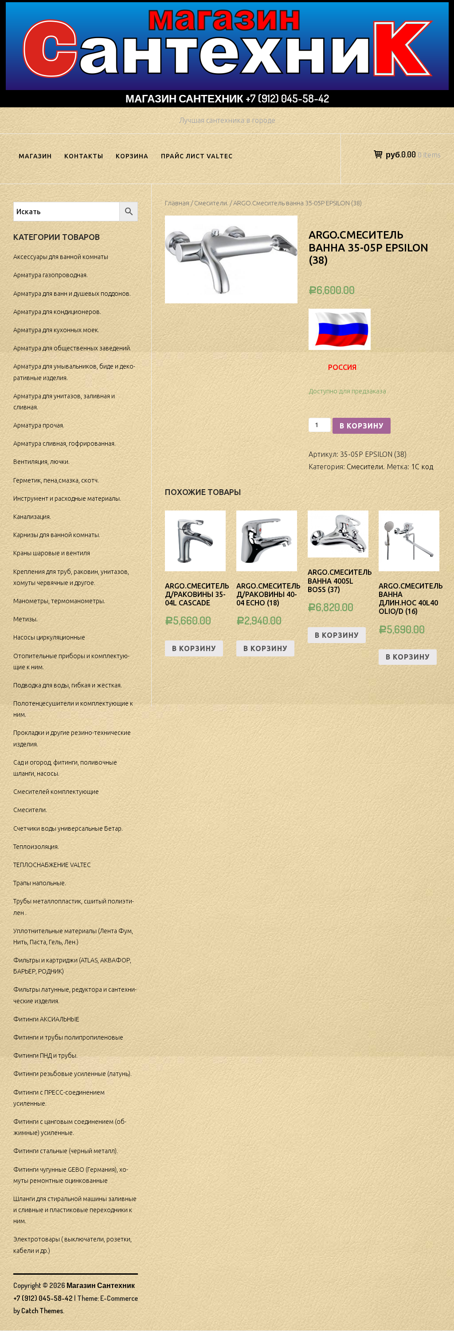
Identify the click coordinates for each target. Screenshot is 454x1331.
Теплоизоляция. (36, 846)
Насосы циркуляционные (49, 637)
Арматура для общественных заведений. (72, 348)
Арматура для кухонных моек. (56, 330)
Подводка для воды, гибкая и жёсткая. (67, 685)
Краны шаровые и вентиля (51, 553)
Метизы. (25, 619)
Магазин (35, 156)
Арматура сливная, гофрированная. (64, 443)
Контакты (83, 156)
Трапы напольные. (39, 883)
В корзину (362, 426)
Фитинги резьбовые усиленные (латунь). (72, 1073)
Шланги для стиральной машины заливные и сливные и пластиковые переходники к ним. (75, 1210)
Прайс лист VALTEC (197, 156)
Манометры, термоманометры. (59, 601)
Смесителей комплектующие (56, 791)
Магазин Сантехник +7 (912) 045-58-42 (227, 98)
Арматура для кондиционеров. (57, 311)
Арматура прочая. (38, 425)
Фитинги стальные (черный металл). (65, 1150)
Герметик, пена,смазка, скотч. (56, 480)
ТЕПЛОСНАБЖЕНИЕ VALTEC (52, 864)
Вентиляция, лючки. (41, 461)
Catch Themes (42, 1310)
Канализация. (32, 516)
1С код (422, 467)
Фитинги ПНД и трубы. (45, 1055)
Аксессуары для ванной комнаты (60, 256)
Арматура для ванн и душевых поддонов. (72, 293)
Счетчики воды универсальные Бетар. (68, 828)
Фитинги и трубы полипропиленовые (68, 1037)
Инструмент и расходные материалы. (67, 498)
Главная (177, 203)
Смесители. (211, 203)
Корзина (132, 156)
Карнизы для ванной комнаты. (56, 534)
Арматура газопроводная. (50, 275)
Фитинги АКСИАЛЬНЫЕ (46, 1019)
